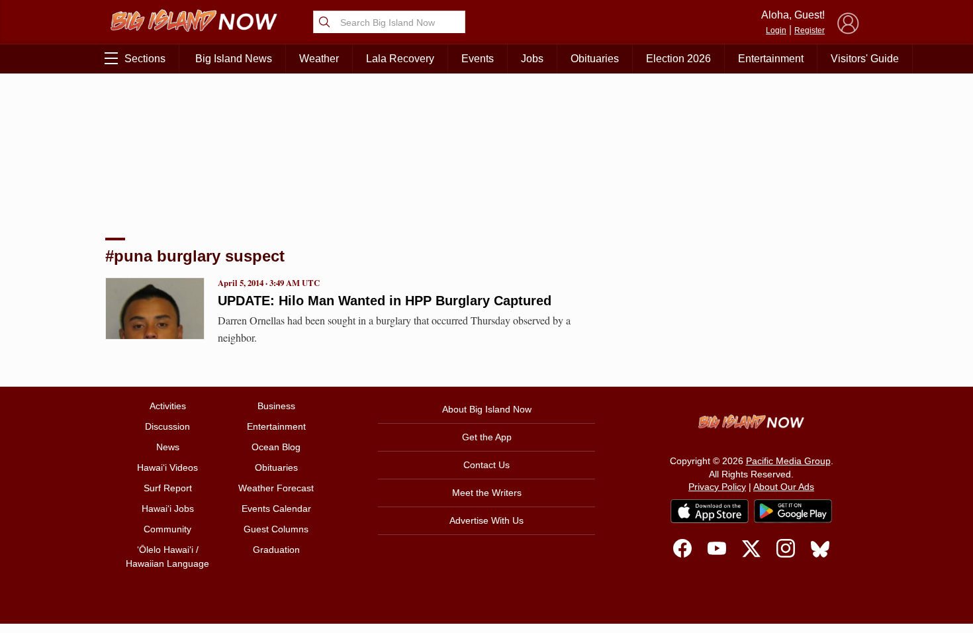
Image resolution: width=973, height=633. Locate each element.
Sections (144, 58)
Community (167, 529)
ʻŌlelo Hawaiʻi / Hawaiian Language (167, 556)
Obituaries (595, 58)
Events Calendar (276, 508)
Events (477, 58)
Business (276, 406)
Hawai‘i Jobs (168, 508)
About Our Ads (783, 486)
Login (776, 30)
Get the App (487, 437)
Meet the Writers (487, 492)
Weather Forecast (276, 488)
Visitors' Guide (865, 58)
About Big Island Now (487, 409)
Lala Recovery (400, 58)
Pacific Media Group (788, 461)
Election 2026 (678, 58)
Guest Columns (276, 529)
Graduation (276, 549)
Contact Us (486, 465)
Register (809, 30)
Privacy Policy (717, 486)
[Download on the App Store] (710, 510)
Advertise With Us (486, 520)
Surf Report (168, 488)
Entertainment (771, 58)
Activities (168, 406)
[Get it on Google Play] (793, 511)
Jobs (532, 58)
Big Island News (233, 58)
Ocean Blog (276, 447)
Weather (319, 58)
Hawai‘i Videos (167, 467)
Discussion (167, 426)
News (167, 447)
